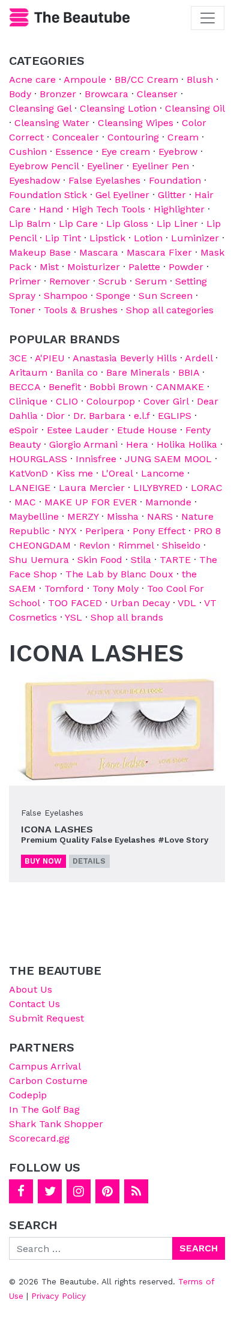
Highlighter (179, 209)
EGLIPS (174, 415)
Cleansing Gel (40, 108)
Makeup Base (40, 252)
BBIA (188, 372)
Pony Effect (159, 531)
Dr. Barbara (99, 415)
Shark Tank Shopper (56, 1124)
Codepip (28, 1095)
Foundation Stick (48, 194)
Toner (22, 310)
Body (20, 94)
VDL (187, 603)
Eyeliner (105, 166)
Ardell (198, 358)
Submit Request (46, 1018)
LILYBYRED (157, 487)
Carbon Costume (48, 1080)
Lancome (162, 473)
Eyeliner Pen (160, 166)
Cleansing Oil (194, 108)
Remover (69, 281)
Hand (51, 209)
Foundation (175, 180)
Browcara (106, 94)
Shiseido (181, 545)
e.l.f (141, 415)
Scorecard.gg (39, 1138)
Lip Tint (63, 238)
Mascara (98, 252)
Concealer (75, 137)
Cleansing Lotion (118, 108)
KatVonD (28, 473)
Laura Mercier (92, 487)
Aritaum (28, 372)
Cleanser (157, 94)
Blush (200, 79)
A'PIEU (50, 358)
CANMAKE (180, 387)
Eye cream (125, 151)
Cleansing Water (51, 122)
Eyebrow (177, 151)
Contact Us (34, 1004)
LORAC (207, 487)
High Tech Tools (108, 209)
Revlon (94, 545)
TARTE (175, 559)
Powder (186, 266)
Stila (141, 559)
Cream (183, 137)
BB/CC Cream (146, 79)
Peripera (104, 531)
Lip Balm (29, 223)
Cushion (28, 151)
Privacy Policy (58, 1296)
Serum (151, 281)
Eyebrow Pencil (44, 166)
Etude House (147, 430)
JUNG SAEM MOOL (168, 459)
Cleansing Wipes (135, 122)
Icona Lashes (57, 829)
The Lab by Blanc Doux (119, 574)
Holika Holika (187, 444)
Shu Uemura (39, 559)
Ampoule (85, 79)
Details (89, 860)
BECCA (24, 387)
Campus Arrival (45, 1066)
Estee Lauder (78, 430)
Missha (123, 516)
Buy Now (43, 860)
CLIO (67, 401)
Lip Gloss (127, 223)
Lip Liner (177, 223)
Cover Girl (165, 401)
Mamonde (168, 502)
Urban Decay (140, 603)
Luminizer (195, 238)
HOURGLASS (38, 459)
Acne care (32, 79)
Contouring (133, 137)
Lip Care (78, 223)
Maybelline (34, 516)
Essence (74, 151)
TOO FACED (75, 603)
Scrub (112, 281)
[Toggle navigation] (207, 18)
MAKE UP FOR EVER (90, 502)
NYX (67, 531)
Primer (25, 281)
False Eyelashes (104, 180)
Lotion (148, 238)
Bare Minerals (138, 372)
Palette (144, 266)
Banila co (77, 372)
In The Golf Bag (44, 1109)
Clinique (28, 401)
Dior (55, 415)
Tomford (64, 588)
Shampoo (66, 295)
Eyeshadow (34, 180)
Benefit (65, 387)
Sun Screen (166, 295)
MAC (25, 502)
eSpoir (23, 430)
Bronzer (58, 94)
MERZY (82, 516)
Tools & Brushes (81, 310)
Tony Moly (115, 588)
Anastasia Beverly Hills (125, 358)
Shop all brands (127, 617)
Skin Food (99, 559)
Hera (137, 444)
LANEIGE (29, 487)
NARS (160, 516)
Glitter (172, 194)
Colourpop (110, 401)
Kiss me (74, 473)
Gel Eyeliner (122, 194)
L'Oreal (117, 473)
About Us (30, 989)
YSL (73, 617)
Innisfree (96, 459)
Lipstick (107, 238)
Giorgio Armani (83, 444)
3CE (18, 358)
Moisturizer (93, 266)
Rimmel (136, 545)
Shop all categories (170, 310)
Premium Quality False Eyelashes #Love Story (114, 839)
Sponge (113, 295)
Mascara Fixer (159, 252)
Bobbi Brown (118, 387)
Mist (49, 266)
